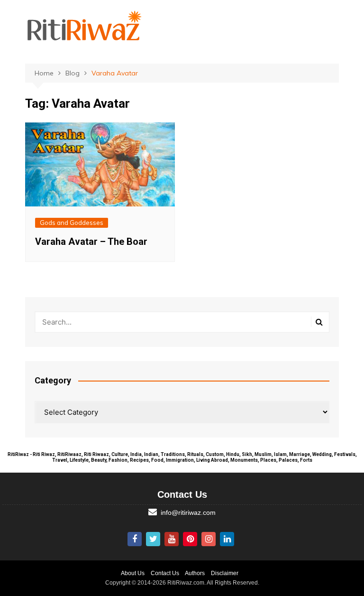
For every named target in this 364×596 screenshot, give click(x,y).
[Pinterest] (190, 539)
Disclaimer (224, 573)
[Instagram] (208, 539)
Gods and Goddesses (71, 222)
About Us (133, 573)
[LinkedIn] (227, 539)
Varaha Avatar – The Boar (91, 241)
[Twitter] (153, 539)
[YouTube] (171, 539)
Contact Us (165, 573)
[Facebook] (134, 539)
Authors (195, 573)
